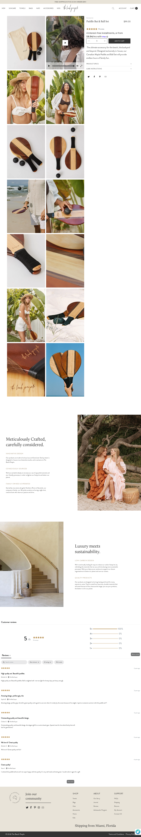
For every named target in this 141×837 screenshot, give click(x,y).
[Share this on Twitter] (88, 77)
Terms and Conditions (116, 834)
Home (75, 814)
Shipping (117, 802)
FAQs (116, 798)
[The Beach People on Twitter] (27, 807)
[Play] (49, 65)
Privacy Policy (130, 834)
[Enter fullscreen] (81, 65)
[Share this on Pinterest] (100, 77)
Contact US (118, 814)
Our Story (97, 798)
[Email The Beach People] (43, 807)
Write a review (135, 654)
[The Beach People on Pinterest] (35, 807)
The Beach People (18, 834)
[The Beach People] (70, 8)
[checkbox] (59, 662)
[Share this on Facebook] (94, 77)
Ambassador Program (100, 810)
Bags (74, 802)
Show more (70, 782)
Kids (74, 818)
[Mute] (77, 65)
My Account (118, 810)
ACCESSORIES (48, 8)
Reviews (96, 806)
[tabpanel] (70, 723)
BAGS (31, 8)
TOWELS (22, 8)
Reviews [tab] (6, 655)
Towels (75, 798)
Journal (96, 802)
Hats (74, 806)
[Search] (113, 8)
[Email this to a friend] (105, 77)
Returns (116, 806)
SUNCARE (12, 8)
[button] (106, 629)
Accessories (76, 810)
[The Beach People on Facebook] (31, 807)
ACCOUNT (122, 8)
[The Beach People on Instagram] (39, 807)
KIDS (58, 8)
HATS (38, 8)
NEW (3, 8)
